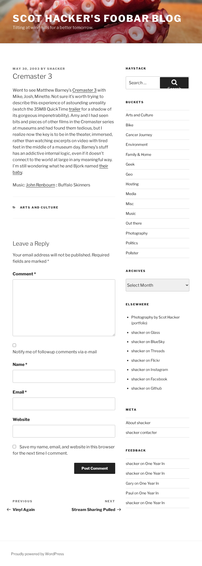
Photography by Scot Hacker (155, 317)
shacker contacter (141, 432)
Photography (137, 233)
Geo (129, 174)
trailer (74, 109)
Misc (130, 203)
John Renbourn (40, 184)
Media (131, 193)
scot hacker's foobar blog (97, 18)
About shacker (138, 422)
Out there (134, 223)
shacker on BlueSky (148, 341)
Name (20, 364)
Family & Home (138, 154)
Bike (129, 125)
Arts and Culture (39, 207)
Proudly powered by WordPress (37, 554)
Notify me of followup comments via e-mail (55, 351)
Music (131, 213)
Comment (24, 273)
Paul (129, 493)
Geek (130, 164)
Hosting (132, 184)
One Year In (155, 463)
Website (21, 419)
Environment (137, 144)
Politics (132, 243)
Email (20, 392)
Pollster (132, 253)
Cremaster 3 (84, 90)
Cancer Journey (139, 134)
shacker (56, 69)
